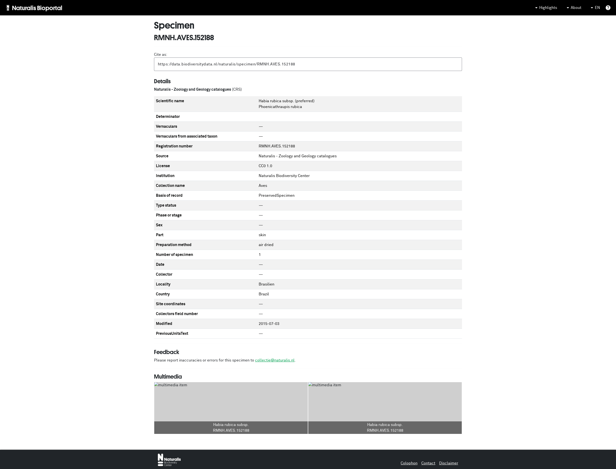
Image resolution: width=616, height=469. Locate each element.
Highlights (548, 8)
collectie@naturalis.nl (275, 360)
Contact (428, 463)
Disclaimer (448, 463)
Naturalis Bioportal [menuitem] (37, 7)
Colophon (409, 463)
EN (597, 8)
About (576, 8)
